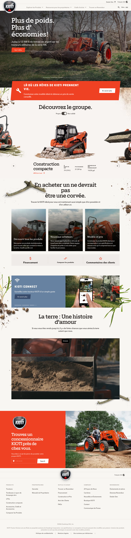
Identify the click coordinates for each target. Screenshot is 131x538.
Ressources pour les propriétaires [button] (57, 7)
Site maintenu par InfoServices (83, 533)
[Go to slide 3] (61, 77)
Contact (86, 504)
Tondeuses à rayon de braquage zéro (13, 494)
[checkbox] (64, 113)
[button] (124, 7)
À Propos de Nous (90, 489)
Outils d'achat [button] (79, 7)
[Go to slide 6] (84, 77)
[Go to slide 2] (54, 77)
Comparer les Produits (14, 513)
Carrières (87, 493)
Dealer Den (109, 2)
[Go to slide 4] (69, 77)
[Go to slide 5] (77, 77)
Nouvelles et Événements (92, 496)
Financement (62, 493)
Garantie (35, 489)
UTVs (8, 499)
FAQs (60, 504)
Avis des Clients (63, 500)
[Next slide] (117, 166)
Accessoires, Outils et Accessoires (13, 507)
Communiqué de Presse (92, 508)
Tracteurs (9, 489)
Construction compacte (14, 503)
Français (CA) (121, 2)
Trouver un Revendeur (97, 7)
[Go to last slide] (13, 166)
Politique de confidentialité (44, 533)
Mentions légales (63, 533)
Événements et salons (117, 489)
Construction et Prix (65, 496)
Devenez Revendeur (117, 493)
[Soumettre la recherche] (119, 7)
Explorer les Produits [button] (33, 7)
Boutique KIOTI (89, 500)
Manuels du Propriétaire (40, 493)
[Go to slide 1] (46, 77)
